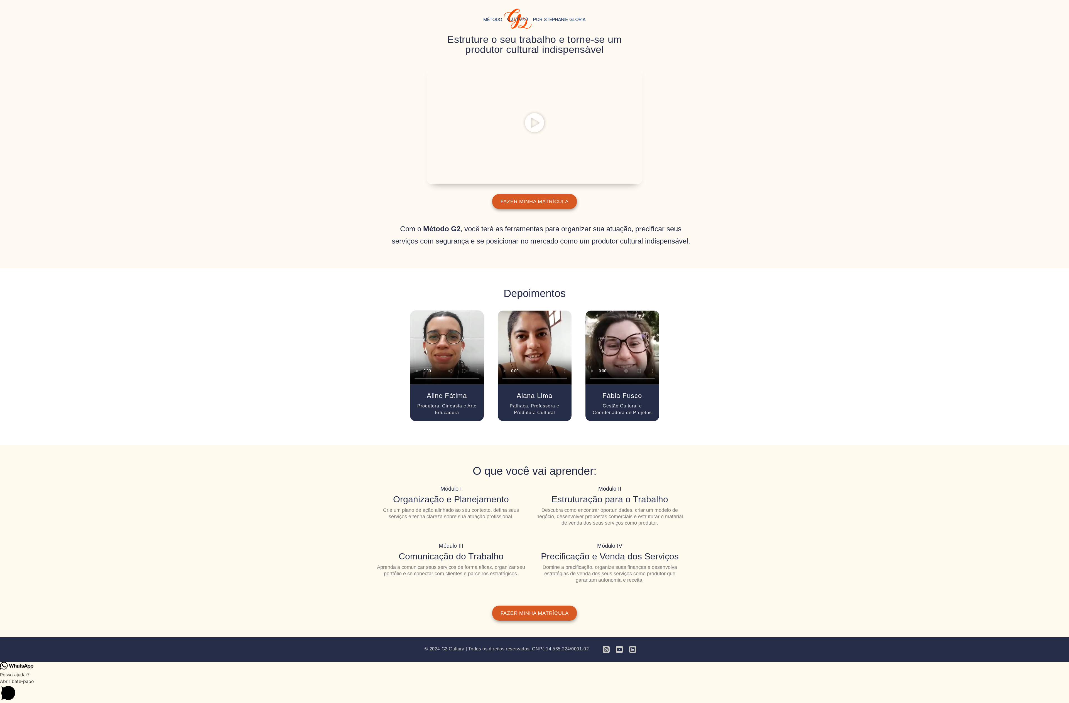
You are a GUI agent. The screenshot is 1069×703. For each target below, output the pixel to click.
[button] (535, 123)
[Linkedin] (632, 649)
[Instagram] (606, 649)
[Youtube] (619, 649)
